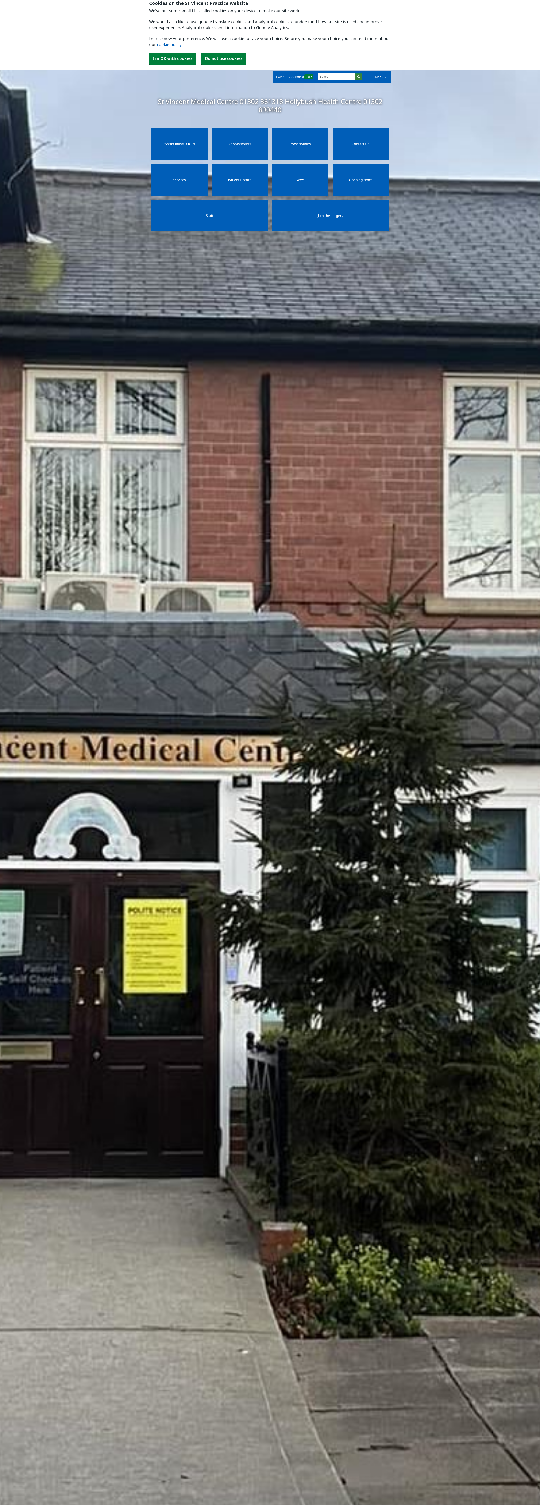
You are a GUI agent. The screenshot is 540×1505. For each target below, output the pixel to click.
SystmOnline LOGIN (179, 144)
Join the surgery (330, 215)
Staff (209, 215)
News (300, 179)
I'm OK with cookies (172, 59)
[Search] (358, 76)
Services (179, 179)
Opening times (361, 179)
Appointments (239, 144)
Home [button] (280, 77)
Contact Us (360, 144)
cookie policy (169, 45)
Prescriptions (300, 144)
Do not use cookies (223, 59)
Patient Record (240, 179)
